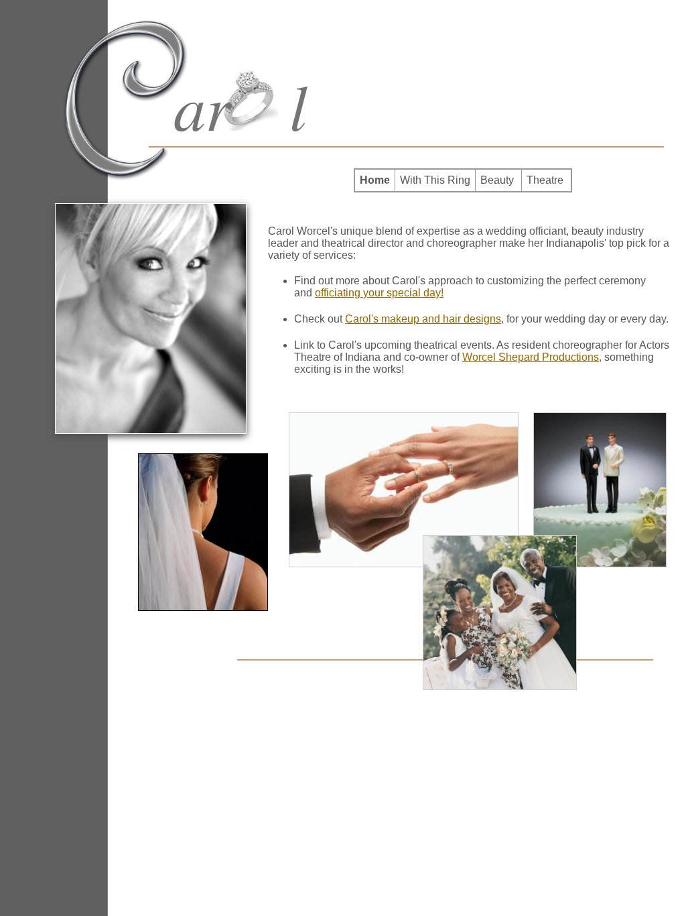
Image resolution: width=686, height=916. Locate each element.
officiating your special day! (379, 292)
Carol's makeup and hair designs (423, 319)
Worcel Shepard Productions (530, 357)
